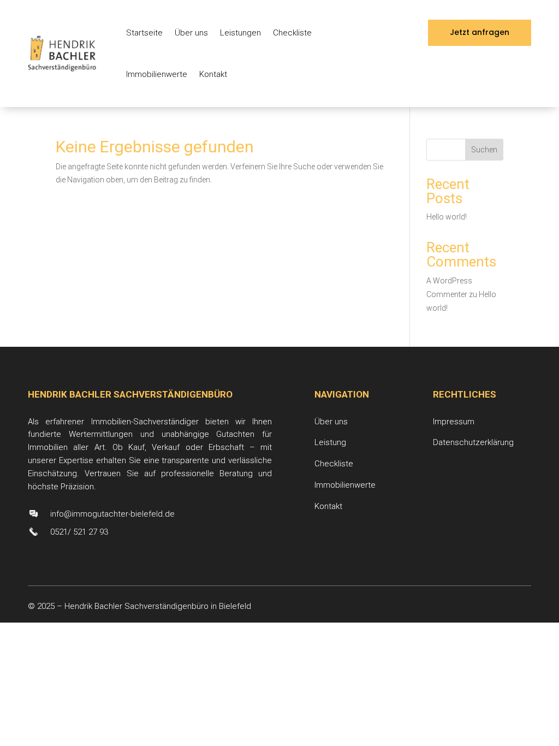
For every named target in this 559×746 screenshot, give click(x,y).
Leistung (330, 442)
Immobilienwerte (156, 74)
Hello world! (446, 216)
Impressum (453, 422)
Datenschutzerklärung (473, 442)
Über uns (191, 33)
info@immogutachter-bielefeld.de (112, 514)
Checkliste (292, 33)
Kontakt (213, 74)
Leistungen (240, 33)
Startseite (144, 33)
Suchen (484, 149)
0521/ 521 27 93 (79, 532)
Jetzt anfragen (479, 32)
